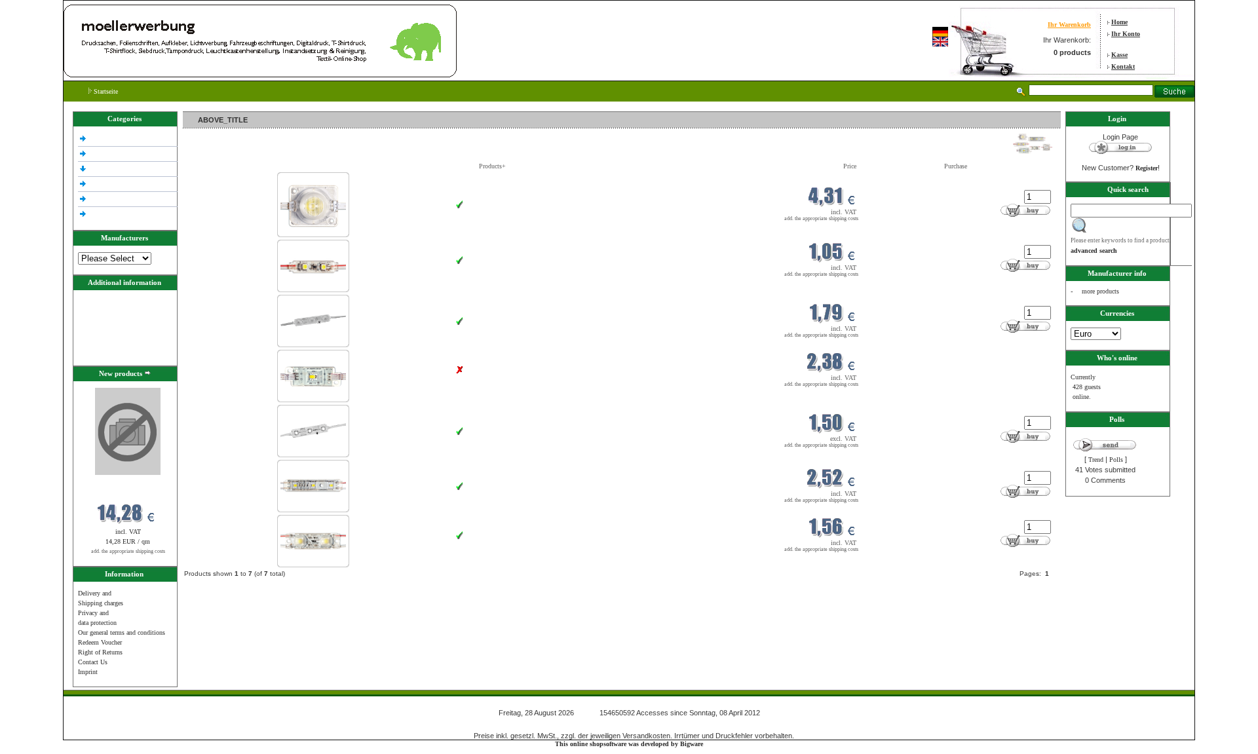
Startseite (105, 91)
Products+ (492, 166)
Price (849, 166)
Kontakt (1123, 66)
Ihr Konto (1125, 33)
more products (1100, 291)
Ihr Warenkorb (1069, 24)
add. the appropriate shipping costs (128, 551)
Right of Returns (100, 652)
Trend (1095, 459)
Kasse (1119, 54)
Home (1119, 22)
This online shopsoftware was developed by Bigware (629, 743)
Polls (1116, 459)
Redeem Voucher (100, 642)
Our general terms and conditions (121, 632)
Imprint (88, 671)
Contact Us (92, 662)
